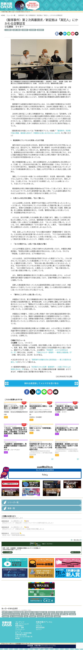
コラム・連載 (19, 627)
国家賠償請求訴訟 (69, 612)
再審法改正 (55, 614)
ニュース (18, 631)
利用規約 (18, 644)
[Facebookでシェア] (57, 33)
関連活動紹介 (19, 626)
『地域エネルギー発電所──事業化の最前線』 (53, 352)
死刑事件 (32, 30)
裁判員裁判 (49, 616)
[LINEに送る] (69, 33)
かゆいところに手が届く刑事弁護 (23, 637)
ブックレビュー (20, 629)
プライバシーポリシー (8, 644)
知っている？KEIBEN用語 (23, 633)
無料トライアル (75, 552)
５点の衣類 (25, 614)
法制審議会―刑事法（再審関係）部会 (36, 612)
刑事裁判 (5, 616)
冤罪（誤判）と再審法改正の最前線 (13, 612)
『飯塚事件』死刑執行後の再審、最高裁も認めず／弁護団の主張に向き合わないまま (41, 131)
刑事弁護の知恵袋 (21, 635)
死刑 (26, 616)
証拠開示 (57, 616)
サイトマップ (25, 644)
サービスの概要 (7, 552)
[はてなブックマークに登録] (65, 33)
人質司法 (46, 614)
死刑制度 (40, 616)
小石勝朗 (8, 30)
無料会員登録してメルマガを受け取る (41, 383)
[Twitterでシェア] (61, 33)
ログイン (39, 629)
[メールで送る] (76, 33)
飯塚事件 (40, 30)
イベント (38, 614)
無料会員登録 (40, 627)
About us (39, 626)
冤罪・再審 (16, 30)
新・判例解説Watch (16, 616)
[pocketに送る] (72, 33)
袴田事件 (59, 612)
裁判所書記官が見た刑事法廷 (11, 614)
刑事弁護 (72, 614)
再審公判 (51, 612)
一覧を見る (76, 540)
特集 (22, 624)
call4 (32, 614)
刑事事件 (24, 30)
